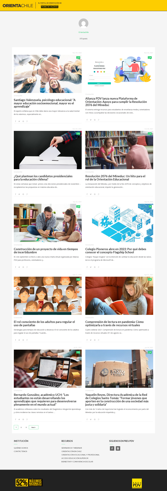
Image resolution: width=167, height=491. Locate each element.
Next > (33, 427)
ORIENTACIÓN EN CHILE (71, 451)
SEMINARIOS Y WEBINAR (71, 448)
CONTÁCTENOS (20, 451)
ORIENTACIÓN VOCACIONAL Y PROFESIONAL (80, 455)
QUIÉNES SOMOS (21, 448)
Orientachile (18, 96)
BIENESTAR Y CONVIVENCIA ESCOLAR (77, 462)
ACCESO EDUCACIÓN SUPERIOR (74, 458)
